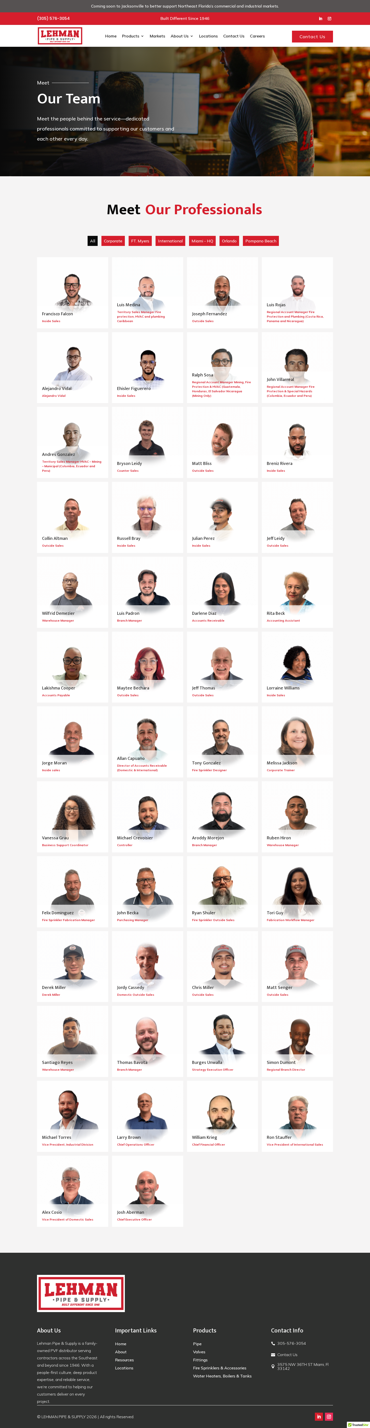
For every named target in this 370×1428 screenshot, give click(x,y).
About (121, 1351)
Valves (199, 1351)
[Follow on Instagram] (329, 18)
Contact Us (233, 35)
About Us (180, 35)
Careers (257, 35)
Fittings (200, 1359)
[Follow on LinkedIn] (320, 18)
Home (111, 35)
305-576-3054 (291, 1343)
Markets (157, 35)
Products (130, 35)
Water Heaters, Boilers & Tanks (222, 1375)
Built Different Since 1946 (184, 18)
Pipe (197, 1343)
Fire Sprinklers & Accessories (219, 1367)
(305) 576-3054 (53, 18)
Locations (208, 35)
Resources (124, 1359)
